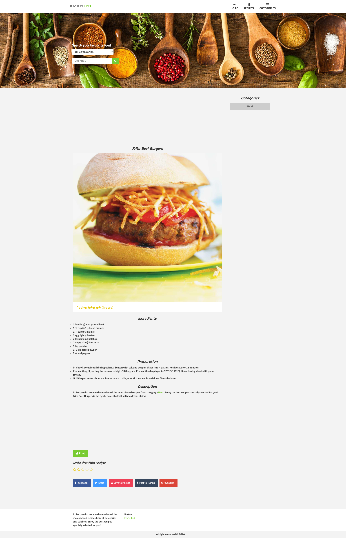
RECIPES (81, 6)
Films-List (129, 518)
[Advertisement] (147, 117)
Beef (161, 392)
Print (81, 453)
